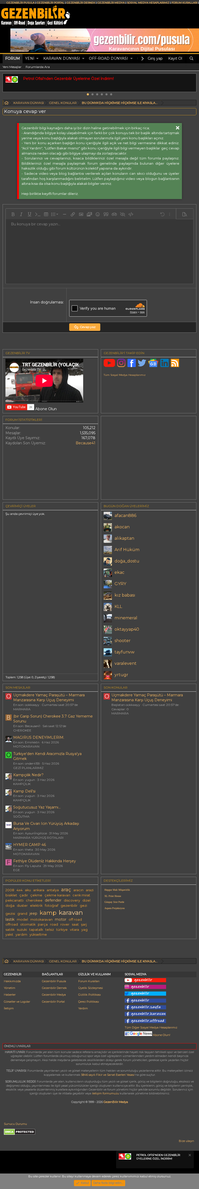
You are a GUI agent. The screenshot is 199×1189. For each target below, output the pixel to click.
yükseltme (38, 934)
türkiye (62, 930)
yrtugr (121, 674)
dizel (86, 900)
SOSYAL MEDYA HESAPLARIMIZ (148, 2)
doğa (10, 906)
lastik (10, 919)
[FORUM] (6, 103)
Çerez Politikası (88, 1001)
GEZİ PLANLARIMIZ (28, 768)
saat (75, 924)
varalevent (126, 663)
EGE (16, 870)
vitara (74, 930)
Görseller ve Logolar (17, 1001)
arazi (90, 890)
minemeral (126, 617)
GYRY (120, 583)
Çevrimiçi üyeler (20, 506)
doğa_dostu (127, 561)
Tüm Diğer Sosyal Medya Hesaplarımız (151, 1027)
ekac (119, 572)
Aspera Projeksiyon (114, 908)
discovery (72, 900)
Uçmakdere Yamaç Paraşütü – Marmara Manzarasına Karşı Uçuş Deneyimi (49, 698)
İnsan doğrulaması (46, 302)
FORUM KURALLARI (184, 2)
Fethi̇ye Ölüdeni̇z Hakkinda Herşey (44, 861)
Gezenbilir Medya (54, 994)
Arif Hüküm (127, 549)
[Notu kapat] (189, 1155)
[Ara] (191, 58)
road (54, 924)
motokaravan (41, 919)
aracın (78, 890)
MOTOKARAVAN (26, 746)
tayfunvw (124, 652)
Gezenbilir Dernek (54, 988)
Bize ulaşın (186, 1141)
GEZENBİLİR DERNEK (81, 2)
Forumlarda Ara (38, 67)
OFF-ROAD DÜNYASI (108, 58)
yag (84, 930)
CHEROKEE (22, 730)
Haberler (10, 994)
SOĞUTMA (21, 816)
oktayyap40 (127, 629)
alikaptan (124, 538)
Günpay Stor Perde (114, 902)
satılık (10, 930)
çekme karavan (57, 895)
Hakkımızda (12, 981)
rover (64, 924)
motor (60, 919)
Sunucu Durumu (15, 1124)
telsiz (49, 930)
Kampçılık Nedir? (28, 775)
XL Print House (112, 896)
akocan (122, 526)
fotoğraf (51, 906)
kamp (48, 912)
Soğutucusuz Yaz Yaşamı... (37, 807)
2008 (9, 890)
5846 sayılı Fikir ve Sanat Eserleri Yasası (107, 1075)
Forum (12, 58)
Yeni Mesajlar (12, 67)
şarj (84, 924)
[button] (37, 58)
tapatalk (36, 930)
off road (75, 919)
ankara (38, 890)
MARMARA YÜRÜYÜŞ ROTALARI (38, 838)
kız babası (125, 595)
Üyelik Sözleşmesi (90, 988)
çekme (36, 895)
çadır (23, 895)
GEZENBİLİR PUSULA (20, 2)
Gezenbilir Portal (53, 1001)
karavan (71, 912)
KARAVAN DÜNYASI (61, 58)
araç (66, 890)
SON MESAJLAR (17, 687)
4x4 (20, 890)
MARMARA (22, 709)
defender (53, 900)
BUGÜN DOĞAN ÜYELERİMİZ (126, 506)
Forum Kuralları (89, 981)
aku (28, 890)
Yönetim (9, 988)
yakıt (9, 934)
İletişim (9, 1008)
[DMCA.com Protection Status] (19, 1134)
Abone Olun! (161, 1035)
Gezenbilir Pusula (54, 981)
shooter (123, 640)
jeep (33, 913)
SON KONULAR (115, 687)
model (22, 919)
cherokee (34, 900)
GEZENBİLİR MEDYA (111, 2)
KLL (118, 606)
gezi (83, 906)
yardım (21, 934)
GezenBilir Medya (116, 1102)
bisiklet (11, 895)
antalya (53, 890)
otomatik (27, 924)
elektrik (36, 906)
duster (22, 906)
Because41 (85, 443)
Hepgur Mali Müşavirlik (117, 889)
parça (43, 924)
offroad (11, 924)
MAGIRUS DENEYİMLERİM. (38, 737)
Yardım (83, 1008)
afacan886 (125, 515)
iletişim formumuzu (105, 1093)
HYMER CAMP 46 (29, 844)
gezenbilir (69, 906)
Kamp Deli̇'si (24, 791)
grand (22, 914)
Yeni (29, 58)
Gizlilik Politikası (89, 994)
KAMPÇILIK (22, 784)
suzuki (22, 930)
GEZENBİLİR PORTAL (50, 2)
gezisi (10, 914)
